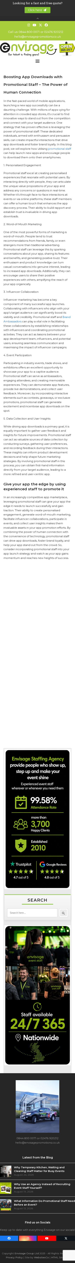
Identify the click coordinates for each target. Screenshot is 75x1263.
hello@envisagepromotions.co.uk (37, 36)
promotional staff (59, 148)
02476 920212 (53, 32)
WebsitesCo (41, 1257)
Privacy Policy (14, 1257)
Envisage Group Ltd (26, 1253)
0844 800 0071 (29, 32)
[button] (37, 61)
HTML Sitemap (60, 1257)
